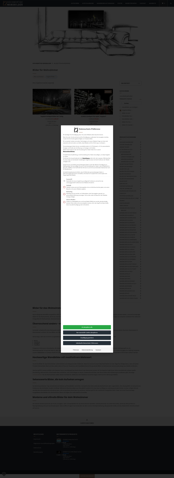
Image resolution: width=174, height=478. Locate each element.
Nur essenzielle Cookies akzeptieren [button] (87, 332)
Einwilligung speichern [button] (87, 338)
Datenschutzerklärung (69, 151)
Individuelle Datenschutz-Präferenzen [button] (87, 343)
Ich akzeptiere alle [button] (87, 327)
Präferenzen (76, 350)
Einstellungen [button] (86, 158)
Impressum (98, 350)
